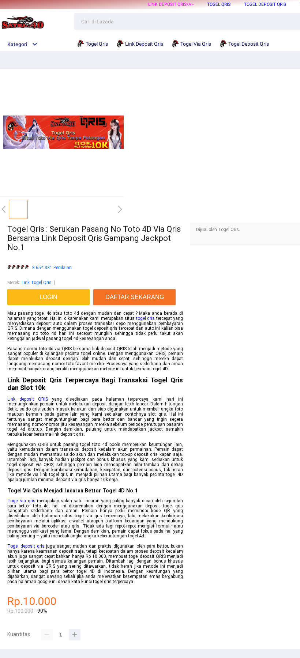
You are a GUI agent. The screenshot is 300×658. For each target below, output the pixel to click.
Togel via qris (21, 500)
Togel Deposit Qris (265, 4)
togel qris (145, 318)
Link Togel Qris (37, 282)
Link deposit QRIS (27, 399)
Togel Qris (218, 4)
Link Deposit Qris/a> (171, 4)
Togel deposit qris (26, 546)
